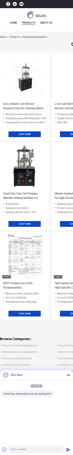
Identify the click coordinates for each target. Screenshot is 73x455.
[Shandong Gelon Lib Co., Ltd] (36, 15)
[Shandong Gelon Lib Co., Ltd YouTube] (21, 4)
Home (13, 22)
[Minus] (68, 375)
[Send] (68, 449)
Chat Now (25, 134)
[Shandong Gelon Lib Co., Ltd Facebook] (8, 4)
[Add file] (4, 449)
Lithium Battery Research (17, 364)
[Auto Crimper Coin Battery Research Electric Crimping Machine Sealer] (25, 77)
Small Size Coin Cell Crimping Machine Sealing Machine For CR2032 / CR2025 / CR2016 (20, 196)
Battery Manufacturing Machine (20, 352)
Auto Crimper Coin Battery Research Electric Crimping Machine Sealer (24, 106)
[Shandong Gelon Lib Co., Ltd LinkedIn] (15, 4)
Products (28, 22)
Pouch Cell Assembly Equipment (20, 345)
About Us (46, 22)
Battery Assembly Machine (17, 358)
